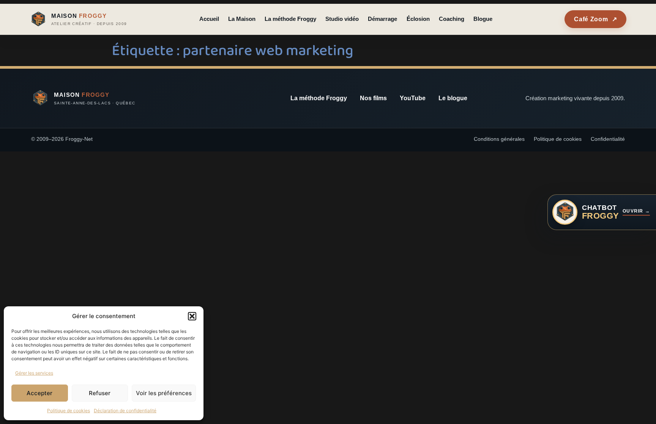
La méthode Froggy (290, 19)
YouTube (413, 98)
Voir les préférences (164, 393)
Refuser (99, 393)
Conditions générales (499, 139)
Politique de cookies (68, 410)
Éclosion (418, 19)
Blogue (482, 19)
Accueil (209, 19)
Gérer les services (34, 373)
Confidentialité (608, 139)
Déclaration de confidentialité (125, 410)
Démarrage (382, 19)
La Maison (241, 19)
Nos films (373, 98)
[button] (192, 316)
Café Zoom (595, 19)
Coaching (451, 19)
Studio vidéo (342, 19)
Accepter (39, 393)
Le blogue (452, 98)
